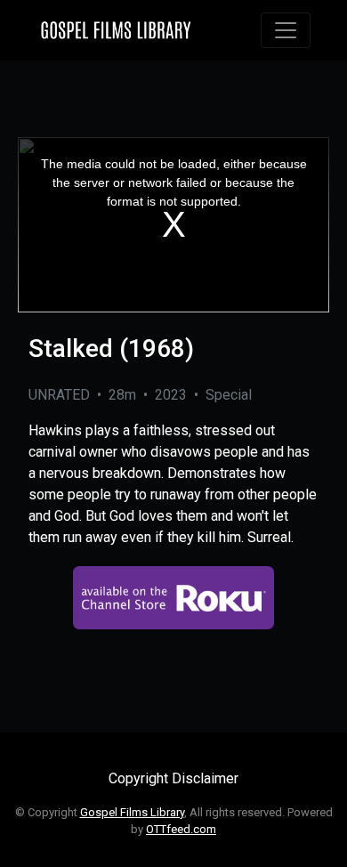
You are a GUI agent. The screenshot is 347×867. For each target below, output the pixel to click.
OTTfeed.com (181, 829)
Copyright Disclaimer (173, 778)
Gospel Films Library (132, 812)
